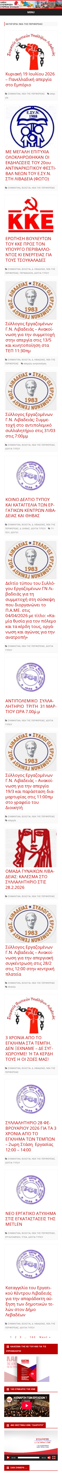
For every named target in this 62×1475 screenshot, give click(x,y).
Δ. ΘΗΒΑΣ (25, 528)
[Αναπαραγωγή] (8, 1457)
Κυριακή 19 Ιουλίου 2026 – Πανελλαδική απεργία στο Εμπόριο (30, 79)
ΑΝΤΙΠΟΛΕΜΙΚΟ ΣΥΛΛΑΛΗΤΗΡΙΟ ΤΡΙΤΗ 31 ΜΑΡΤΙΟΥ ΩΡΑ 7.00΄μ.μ (31, 706)
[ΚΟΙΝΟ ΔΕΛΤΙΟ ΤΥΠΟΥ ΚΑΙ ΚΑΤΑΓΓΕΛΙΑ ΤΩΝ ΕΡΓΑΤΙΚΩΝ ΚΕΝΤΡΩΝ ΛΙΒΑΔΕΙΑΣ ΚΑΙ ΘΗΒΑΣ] (31, 477)
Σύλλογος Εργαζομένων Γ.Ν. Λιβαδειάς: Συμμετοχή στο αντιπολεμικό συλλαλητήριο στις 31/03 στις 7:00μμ (30, 425)
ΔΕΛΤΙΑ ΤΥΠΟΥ (41, 273)
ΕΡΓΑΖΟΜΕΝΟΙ (12, 1237)
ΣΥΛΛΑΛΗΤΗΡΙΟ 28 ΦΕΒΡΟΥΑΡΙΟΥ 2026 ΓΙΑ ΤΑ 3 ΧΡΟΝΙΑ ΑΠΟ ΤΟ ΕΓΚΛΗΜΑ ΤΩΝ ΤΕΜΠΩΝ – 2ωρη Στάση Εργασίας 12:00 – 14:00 (30, 1136)
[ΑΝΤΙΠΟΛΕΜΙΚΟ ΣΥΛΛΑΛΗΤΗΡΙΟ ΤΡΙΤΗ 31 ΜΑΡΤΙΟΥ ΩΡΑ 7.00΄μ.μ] (31, 678)
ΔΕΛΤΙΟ (14, 532)
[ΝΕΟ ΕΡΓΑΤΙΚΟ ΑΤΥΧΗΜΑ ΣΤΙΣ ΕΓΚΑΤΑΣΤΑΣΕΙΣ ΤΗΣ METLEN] (31, 1191)
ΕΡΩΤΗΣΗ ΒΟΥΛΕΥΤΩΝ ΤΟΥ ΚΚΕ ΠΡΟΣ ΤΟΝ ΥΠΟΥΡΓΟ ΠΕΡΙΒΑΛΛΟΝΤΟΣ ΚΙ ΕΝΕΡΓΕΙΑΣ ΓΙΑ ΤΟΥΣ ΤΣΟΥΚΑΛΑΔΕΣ (28, 249)
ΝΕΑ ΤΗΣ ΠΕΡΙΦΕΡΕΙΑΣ (33, 93)
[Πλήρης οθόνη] (53, 1457)
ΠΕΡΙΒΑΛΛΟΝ (26, 273)
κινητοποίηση (39, 363)
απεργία (28, 363)
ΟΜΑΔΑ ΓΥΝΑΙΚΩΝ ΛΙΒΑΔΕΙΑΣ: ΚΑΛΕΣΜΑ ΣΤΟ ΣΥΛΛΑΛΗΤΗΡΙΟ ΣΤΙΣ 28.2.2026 (29, 879)
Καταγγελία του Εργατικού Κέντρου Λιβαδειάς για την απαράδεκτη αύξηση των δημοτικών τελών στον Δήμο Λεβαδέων (29, 1301)
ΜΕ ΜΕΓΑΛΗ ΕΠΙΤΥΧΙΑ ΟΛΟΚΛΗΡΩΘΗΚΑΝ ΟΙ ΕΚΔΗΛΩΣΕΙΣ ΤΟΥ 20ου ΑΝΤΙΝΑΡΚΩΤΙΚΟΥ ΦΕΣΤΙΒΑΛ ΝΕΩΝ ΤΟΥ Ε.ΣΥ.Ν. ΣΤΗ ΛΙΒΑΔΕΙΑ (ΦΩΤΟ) (30, 165)
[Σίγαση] (49, 1457)
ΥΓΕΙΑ (24, 1237)
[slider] (28, 1457)
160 (33, 1337)
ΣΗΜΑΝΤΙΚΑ (14, 93)
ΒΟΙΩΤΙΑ (26, 187)
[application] (31, 1445)
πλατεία (11, 986)
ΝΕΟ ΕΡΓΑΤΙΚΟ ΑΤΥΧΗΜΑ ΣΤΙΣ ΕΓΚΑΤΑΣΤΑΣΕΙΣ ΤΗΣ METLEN (30, 1218)
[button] (31, 1445)
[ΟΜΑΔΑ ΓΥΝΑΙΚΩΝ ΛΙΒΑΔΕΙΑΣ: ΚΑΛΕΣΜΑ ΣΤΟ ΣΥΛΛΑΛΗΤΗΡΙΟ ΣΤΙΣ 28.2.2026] (31, 849)
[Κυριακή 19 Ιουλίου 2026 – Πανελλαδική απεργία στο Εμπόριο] (31, 52)
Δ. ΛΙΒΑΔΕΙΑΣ (38, 269)
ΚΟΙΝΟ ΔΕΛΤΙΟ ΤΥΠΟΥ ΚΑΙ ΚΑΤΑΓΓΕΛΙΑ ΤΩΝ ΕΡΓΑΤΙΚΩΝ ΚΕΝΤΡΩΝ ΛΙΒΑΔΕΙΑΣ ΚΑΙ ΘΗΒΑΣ (30, 507)
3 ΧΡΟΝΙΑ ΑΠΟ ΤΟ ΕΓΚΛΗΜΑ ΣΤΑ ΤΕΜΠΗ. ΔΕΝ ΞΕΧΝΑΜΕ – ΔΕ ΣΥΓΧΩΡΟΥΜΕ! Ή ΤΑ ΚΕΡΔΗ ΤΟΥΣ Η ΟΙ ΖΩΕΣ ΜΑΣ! (29, 1048)
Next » (45, 1337)
